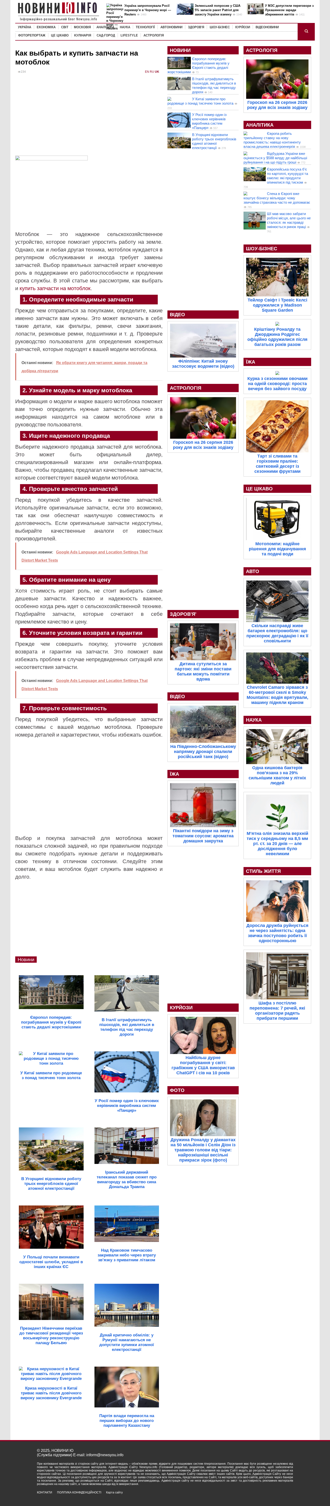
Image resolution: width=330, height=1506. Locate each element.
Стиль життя (263, 871)
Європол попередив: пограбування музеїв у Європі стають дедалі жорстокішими (198, 65)
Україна (24, 27)
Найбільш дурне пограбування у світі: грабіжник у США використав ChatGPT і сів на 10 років (203, 1065)
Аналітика (105, 27)
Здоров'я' (183, 614)
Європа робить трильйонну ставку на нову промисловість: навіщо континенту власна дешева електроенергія (272, 140)
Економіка (46, 27)
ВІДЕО (177, 314)
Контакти (44, 1492)
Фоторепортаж (31, 35)
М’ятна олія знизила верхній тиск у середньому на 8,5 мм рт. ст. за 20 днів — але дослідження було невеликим (277, 843)
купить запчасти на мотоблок (55, 288)
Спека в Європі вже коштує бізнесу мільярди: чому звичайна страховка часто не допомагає (277, 198)
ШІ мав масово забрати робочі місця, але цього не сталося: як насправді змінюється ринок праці (289, 220)
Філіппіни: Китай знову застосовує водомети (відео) (203, 364)
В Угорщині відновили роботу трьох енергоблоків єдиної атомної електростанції (214, 141)
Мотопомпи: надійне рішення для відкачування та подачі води (277, 548)
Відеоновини (267, 27)
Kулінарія (82, 35)
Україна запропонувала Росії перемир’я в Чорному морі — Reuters (147, 10)
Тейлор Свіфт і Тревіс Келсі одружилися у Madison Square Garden (277, 305)
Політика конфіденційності (79, 1492)
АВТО (252, 571)
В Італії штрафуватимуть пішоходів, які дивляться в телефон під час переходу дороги (214, 85)
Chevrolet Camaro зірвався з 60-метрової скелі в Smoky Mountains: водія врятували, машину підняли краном (277, 695)
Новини (26, 959)
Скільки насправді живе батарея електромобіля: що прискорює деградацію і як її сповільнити (277, 633)
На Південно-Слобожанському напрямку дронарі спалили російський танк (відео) (203, 751)
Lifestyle (129, 35)
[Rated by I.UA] (282, 1497)
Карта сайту (114, 1492)
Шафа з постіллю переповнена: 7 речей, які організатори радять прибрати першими (277, 1011)
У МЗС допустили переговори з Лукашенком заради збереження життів (289, 10)
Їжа (174, 774)
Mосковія (82, 27)
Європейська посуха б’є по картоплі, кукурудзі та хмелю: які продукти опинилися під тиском (287, 175)
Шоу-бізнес (220, 27)
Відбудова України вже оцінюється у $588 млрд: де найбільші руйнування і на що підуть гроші (275, 157)
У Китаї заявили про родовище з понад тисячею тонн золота (200, 101)
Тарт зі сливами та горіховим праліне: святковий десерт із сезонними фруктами (277, 464)
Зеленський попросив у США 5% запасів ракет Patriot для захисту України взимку (217, 10)
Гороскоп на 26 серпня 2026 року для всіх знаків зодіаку (203, 445)
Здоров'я (196, 27)
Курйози (242, 27)
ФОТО (177, 1090)
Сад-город (106, 35)
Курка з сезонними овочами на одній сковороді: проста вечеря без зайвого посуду (277, 383)
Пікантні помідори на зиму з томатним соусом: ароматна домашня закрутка (203, 835)
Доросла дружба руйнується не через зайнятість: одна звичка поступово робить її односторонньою (277, 933)
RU (152, 71)
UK (157, 71)
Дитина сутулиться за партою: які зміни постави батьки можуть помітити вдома (203, 671)
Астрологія (153, 35)
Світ (64, 27)
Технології (145, 27)
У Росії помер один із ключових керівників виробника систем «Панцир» (209, 121)
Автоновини (171, 27)
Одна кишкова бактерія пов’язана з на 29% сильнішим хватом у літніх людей (277, 775)
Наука (125, 27)
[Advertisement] (89, 117)
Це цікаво (60, 35)
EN (147, 71)
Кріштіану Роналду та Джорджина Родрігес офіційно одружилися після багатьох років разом (277, 337)
